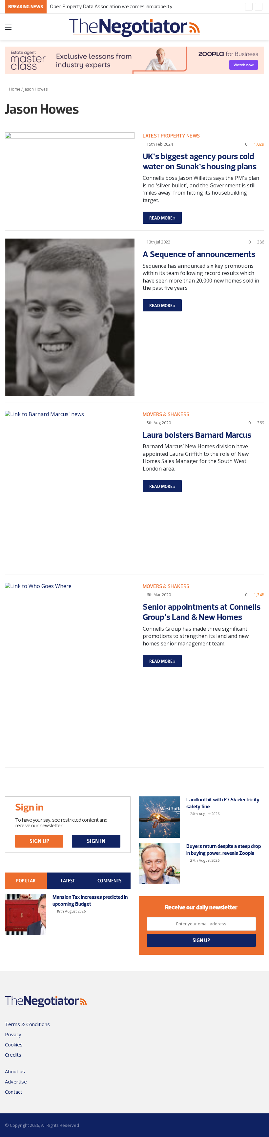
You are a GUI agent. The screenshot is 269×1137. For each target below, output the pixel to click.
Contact (13, 1091)
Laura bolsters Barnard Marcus (197, 434)
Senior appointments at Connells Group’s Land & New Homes (201, 611)
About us (15, 1071)
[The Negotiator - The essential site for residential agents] (134, 29)
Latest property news (171, 136)
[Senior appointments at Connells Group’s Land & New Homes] (69, 672)
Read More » (162, 218)
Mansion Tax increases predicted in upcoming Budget (90, 900)
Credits (13, 1054)
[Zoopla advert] (134, 59)
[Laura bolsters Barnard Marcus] (69, 489)
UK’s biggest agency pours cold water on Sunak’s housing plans (200, 161)
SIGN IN (96, 840)
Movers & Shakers (166, 414)
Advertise (16, 1081)
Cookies (14, 1044)
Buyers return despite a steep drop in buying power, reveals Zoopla (223, 849)
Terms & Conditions (27, 1024)
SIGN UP (39, 840)
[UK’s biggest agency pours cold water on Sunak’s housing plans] (69, 172)
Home (14, 89)
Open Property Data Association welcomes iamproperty (111, 6)
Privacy (13, 1034)
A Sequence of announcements (199, 253)
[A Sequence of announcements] (69, 317)
